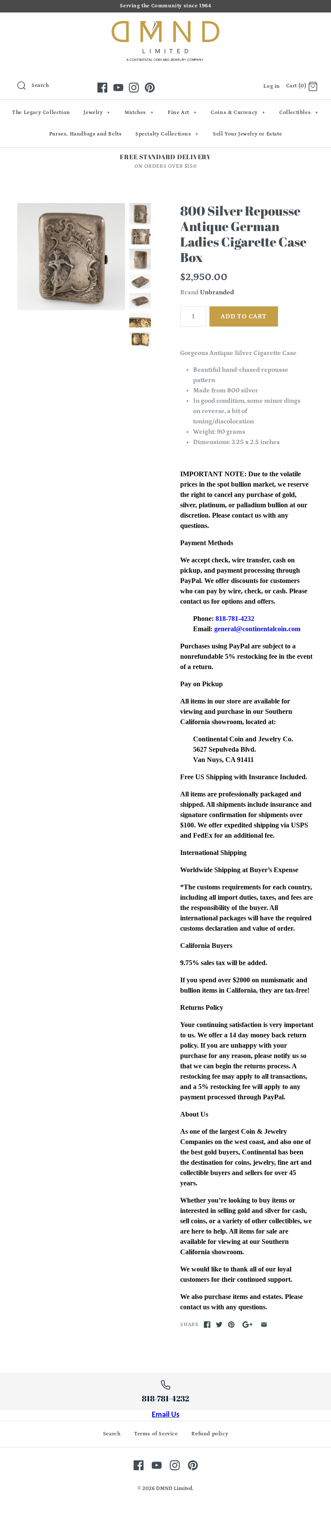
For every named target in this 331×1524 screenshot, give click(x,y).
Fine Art (182, 112)
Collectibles (299, 112)
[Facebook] (102, 88)
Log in (271, 86)
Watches (139, 112)
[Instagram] (134, 88)
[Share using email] (264, 1324)
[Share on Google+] (247, 1324)
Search (112, 1434)
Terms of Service (156, 1434)
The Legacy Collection (41, 112)
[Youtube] (118, 88)
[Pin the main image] (231, 1324)
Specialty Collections (167, 134)
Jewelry (97, 112)
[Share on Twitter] (219, 1324)
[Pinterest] (150, 88)
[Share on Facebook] (207, 1324)
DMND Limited (174, 1488)
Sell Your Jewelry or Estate (247, 134)
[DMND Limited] (165, 26)
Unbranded (217, 292)
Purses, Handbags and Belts (85, 134)
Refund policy (209, 1434)
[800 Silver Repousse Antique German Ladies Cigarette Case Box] (71, 257)
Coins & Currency (238, 112)
